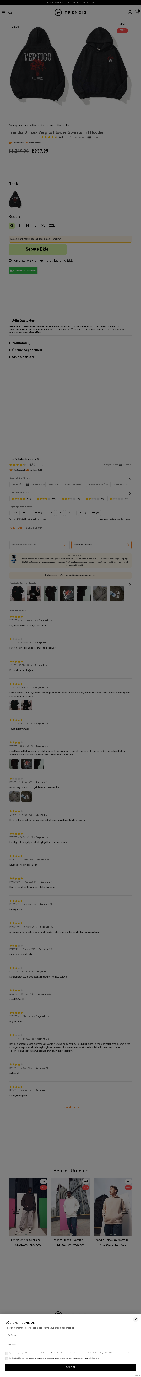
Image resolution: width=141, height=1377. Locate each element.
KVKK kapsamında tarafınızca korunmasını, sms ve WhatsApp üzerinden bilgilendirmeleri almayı (56, 1358)
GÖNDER (70, 1367)
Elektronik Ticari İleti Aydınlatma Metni (100, 1353)
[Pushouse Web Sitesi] (136, 1375)
